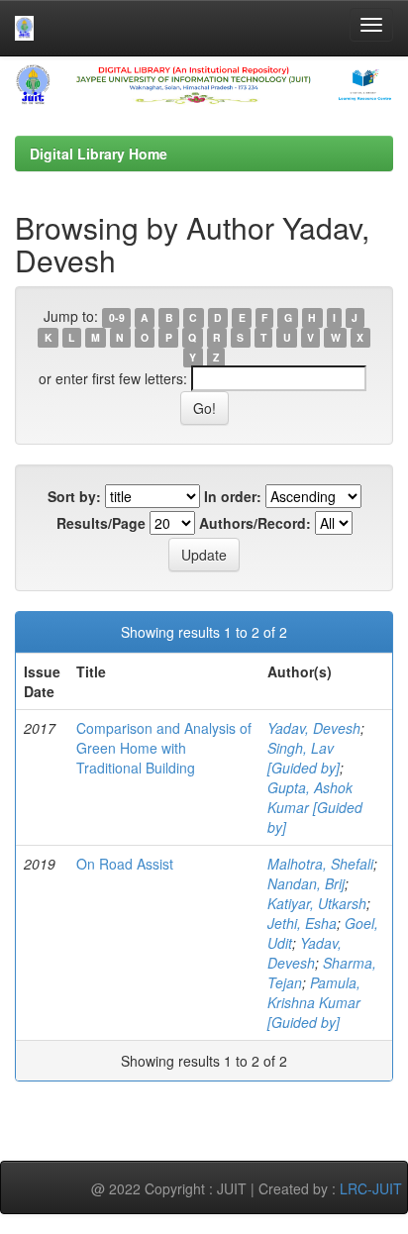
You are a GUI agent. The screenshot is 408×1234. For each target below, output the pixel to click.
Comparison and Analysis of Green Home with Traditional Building (164, 747)
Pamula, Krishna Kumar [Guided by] (313, 1002)
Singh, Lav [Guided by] (303, 757)
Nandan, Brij (306, 883)
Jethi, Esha (302, 923)
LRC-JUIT (371, 1188)
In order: (232, 496)
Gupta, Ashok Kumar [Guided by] (314, 807)
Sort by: (74, 496)
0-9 (117, 317)
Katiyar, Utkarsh (316, 903)
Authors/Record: (255, 523)
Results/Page (101, 523)
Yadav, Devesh (313, 728)
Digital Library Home (98, 153)
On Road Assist (124, 864)
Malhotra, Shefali (320, 864)
